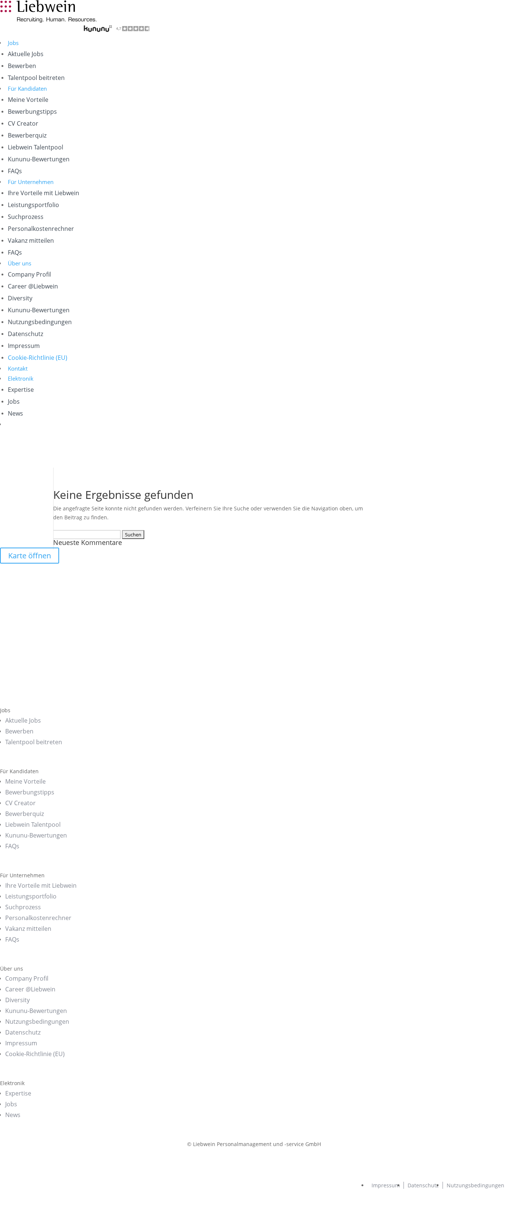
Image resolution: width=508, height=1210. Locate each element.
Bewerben (22, 66)
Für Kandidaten (27, 88)
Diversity (20, 298)
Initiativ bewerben (39, 31)
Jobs (13, 42)
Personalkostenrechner (41, 229)
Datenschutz (25, 334)
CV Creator (23, 123)
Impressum (24, 346)
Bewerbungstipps (32, 111)
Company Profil (29, 274)
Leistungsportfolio (33, 205)
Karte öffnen (29, 556)
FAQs (15, 171)
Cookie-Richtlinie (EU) (37, 358)
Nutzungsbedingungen (40, 322)
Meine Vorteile (28, 100)
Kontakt (18, 368)
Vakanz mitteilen (31, 240)
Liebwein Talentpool (35, 147)
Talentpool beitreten (36, 78)
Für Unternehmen (31, 181)
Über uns (19, 263)
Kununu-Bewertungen (39, 159)
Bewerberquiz (27, 135)
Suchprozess (26, 217)
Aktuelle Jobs (26, 54)
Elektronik (20, 378)
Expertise (21, 389)
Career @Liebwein (33, 286)
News (15, 413)
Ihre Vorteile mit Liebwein (43, 193)
